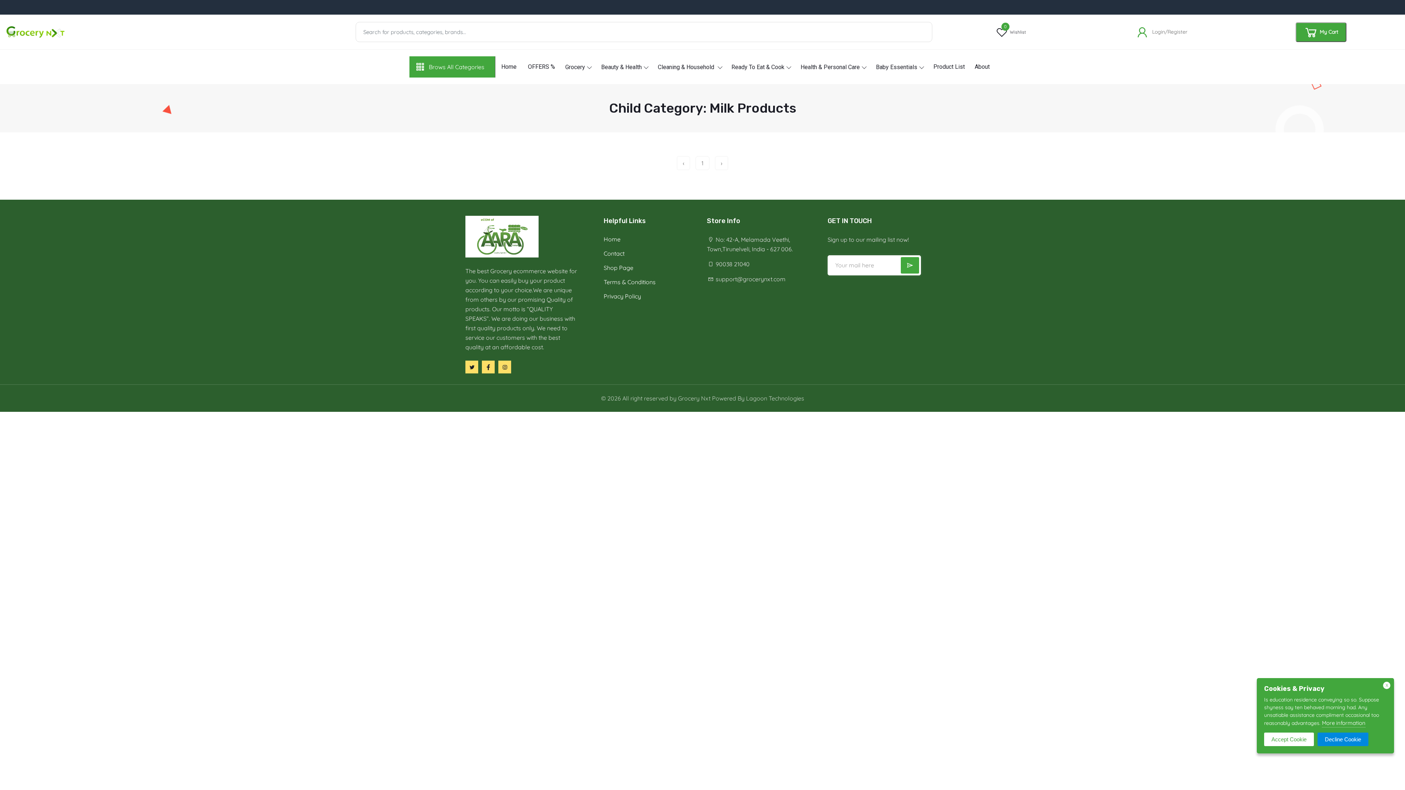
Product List (949, 66)
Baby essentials (896, 67)
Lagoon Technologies (775, 398)
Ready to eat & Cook (757, 67)
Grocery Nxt (694, 398)
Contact (614, 253)
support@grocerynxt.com (750, 279)
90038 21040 (732, 264)
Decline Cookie (1343, 739)
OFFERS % (541, 66)
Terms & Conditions (630, 282)
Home (509, 66)
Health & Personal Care (830, 67)
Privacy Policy (622, 296)
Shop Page (618, 267)
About (982, 66)
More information (1343, 722)
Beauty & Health (621, 67)
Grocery (575, 67)
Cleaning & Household (687, 67)
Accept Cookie (1289, 739)
